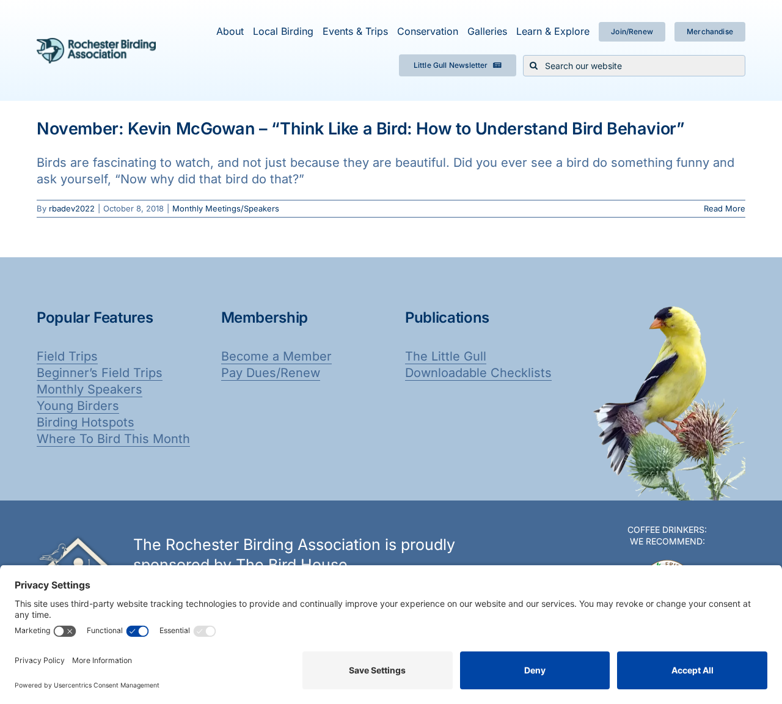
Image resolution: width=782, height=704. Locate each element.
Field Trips (67, 356)
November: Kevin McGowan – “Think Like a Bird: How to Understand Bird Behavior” (360, 129)
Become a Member (276, 356)
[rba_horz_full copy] (96, 44)
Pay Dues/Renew (270, 372)
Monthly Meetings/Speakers (225, 208)
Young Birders (78, 405)
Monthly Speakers (89, 389)
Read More (724, 208)
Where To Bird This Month (113, 438)
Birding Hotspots (85, 422)
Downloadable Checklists (478, 372)
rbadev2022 (72, 208)
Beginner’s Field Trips (100, 372)
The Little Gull (445, 356)
